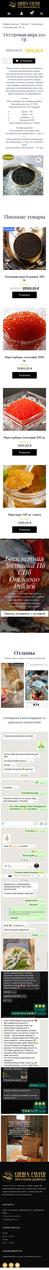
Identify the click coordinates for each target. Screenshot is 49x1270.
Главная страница (10, 24)
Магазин (24, 24)
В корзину (24, 295)
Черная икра (36, 24)
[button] (41, 13)
